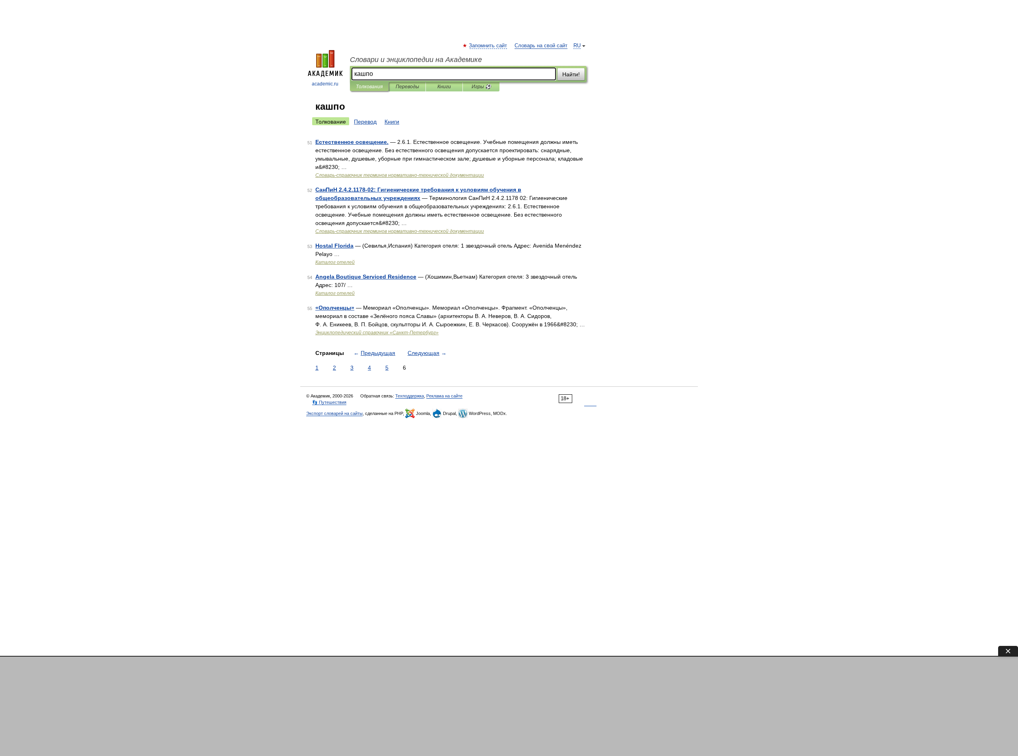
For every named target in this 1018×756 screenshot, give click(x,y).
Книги (444, 86)
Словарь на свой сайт (541, 45)
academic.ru (325, 84)
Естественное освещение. (352, 142)
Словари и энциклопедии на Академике (416, 60)
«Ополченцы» (334, 307)
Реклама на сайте (444, 396)
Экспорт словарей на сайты (334, 413)
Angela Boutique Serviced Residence (365, 276)
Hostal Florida (334, 245)
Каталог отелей (335, 262)
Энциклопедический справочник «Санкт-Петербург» (377, 332)
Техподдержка (409, 396)
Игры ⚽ (481, 86)
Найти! (571, 74)
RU (577, 45)
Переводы (407, 86)
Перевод (365, 121)
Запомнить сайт (488, 45)
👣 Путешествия (329, 402)
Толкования (369, 86)
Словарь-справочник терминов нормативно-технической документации (399, 175)
